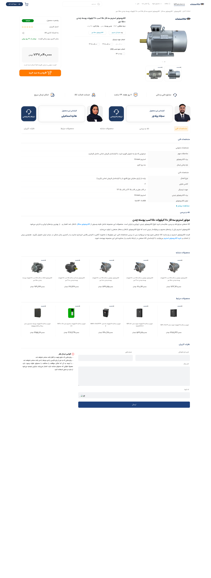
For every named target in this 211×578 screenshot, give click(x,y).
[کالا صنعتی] (197, 4)
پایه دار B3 (119, 54)
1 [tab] (164, 61)
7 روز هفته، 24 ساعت (123, 94)
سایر (138, 4)
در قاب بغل (119, 44)
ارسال (134, 404)
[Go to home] (186, 11)
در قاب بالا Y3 (93, 44)
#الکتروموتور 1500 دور (97, 33)
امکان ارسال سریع (41, 94)
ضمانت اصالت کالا (82, 94)
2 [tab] (162, 61)
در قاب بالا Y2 (106, 44)
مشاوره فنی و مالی (163, 94)
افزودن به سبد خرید (38, 72)
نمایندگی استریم (116, 33)
